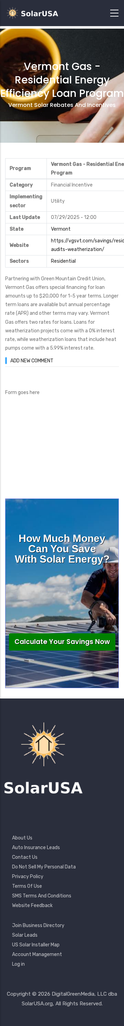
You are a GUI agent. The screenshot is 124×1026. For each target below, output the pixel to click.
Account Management (37, 954)
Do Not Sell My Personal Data (44, 867)
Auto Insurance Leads (36, 848)
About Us (22, 838)
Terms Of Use (27, 886)
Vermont (61, 229)
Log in (18, 964)
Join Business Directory (38, 925)
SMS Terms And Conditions (41, 896)
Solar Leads (25, 935)
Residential (63, 261)
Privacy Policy (27, 876)
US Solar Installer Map (36, 945)
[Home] (34, 13)
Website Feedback (32, 905)
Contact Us (25, 857)
